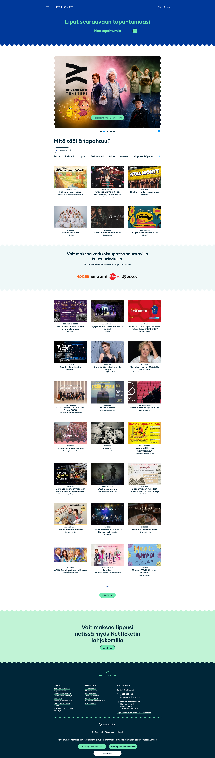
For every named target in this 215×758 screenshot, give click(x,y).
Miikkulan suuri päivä (70, 192)
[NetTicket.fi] (107, 676)
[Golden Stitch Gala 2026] (144, 514)
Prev (56, 156)
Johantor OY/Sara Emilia (107, 372)
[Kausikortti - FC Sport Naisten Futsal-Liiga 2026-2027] (144, 311)
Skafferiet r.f (107, 534)
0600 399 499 (126, 694)
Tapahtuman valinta (62, 693)
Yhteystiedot (90, 688)
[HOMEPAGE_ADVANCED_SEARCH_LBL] (135, 31)
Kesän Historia (107, 408)
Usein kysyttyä (109, 724)
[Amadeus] (107, 555)
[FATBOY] (107, 433)
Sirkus (111, 156)
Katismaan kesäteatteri (107, 410)
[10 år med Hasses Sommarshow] (144, 433)
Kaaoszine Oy (70, 369)
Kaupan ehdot (91, 693)
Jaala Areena (107, 235)
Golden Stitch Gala (145, 532)
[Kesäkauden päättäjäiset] (107, 217)
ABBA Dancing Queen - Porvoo (70, 570)
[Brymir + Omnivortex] (70, 352)
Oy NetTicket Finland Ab (130, 702)
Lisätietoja (107, 753)
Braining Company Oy (70, 451)
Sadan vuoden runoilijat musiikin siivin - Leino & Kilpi (144, 490)
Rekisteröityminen (62, 688)
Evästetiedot (90, 703)
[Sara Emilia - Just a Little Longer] (107, 352)
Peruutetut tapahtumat (95, 701)
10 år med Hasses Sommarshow (144, 449)
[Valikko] (47, 7)
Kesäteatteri (97, 156)
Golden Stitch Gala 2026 (145, 529)
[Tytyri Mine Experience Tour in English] (107, 311)
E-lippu (57, 706)
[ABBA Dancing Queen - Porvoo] (70, 555)
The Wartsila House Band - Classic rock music (107, 530)
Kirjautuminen (60, 691)
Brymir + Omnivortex (70, 367)
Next (159, 156)
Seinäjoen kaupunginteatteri (107, 491)
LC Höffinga (70, 235)
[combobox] (107, 30)
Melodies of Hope (70, 233)
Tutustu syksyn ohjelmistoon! (108, 117)
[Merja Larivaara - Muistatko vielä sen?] (144, 352)
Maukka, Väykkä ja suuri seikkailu (144, 571)
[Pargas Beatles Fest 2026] (144, 217)
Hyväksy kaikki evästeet (92, 746)
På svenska (109, 732)
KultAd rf (145, 235)
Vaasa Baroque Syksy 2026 (144, 408)
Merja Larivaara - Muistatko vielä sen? (144, 368)
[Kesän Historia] (107, 392)
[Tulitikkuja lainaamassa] (70, 514)
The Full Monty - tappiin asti (144, 192)
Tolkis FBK (70, 331)
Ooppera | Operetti (144, 156)
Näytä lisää (107, 595)
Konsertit (124, 156)
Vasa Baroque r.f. (144, 410)
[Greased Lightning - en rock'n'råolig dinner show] (107, 177)
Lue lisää (107, 648)
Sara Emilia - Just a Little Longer (107, 368)
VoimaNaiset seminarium (70, 448)
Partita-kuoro (144, 494)
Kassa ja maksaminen (63, 701)
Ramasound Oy (107, 451)
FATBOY (107, 448)
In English (119, 732)
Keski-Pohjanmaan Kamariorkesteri (70, 412)
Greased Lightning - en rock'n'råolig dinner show (107, 193)
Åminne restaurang (107, 197)
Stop (159, 131)
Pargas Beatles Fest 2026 (144, 233)
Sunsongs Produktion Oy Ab (145, 453)
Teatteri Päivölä (70, 532)
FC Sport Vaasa (144, 331)
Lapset (82, 156)
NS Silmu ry (144, 194)
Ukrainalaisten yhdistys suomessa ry (70, 494)
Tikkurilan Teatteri (144, 575)
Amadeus (108, 570)
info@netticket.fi (127, 690)
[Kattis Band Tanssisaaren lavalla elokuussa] (70, 311)
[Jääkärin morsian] (107, 474)
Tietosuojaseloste (93, 696)
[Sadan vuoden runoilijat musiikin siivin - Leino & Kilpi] (144, 474)
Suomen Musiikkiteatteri (70, 572)
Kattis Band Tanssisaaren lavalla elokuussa (70, 327)
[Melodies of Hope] (70, 217)
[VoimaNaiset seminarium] (70, 433)
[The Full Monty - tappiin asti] (144, 177)
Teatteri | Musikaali (64, 156)
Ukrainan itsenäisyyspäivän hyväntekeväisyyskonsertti (70, 490)
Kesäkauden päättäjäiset (107, 233)
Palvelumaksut (91, 698)
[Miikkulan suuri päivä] (70, 177)
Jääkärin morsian (107, 489)
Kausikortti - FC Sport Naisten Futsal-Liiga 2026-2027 (144, 327)
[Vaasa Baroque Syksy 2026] (144, 392)
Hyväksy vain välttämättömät (123, 746)
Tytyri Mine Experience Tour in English (107, 327)
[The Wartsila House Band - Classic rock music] (107, 514)
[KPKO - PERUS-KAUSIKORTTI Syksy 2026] (70, 392)
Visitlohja (107, 331)
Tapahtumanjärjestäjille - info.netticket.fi (134, 712)
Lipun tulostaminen (62, 703)
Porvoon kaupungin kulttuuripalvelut (144, 372)
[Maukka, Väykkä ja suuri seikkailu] (144, 555)
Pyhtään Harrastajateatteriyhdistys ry (70, 194)
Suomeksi (99, 732)
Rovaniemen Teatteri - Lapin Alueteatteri (107, 572)
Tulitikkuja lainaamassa (70, 529)
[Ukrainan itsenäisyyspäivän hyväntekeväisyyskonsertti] (70, 474)
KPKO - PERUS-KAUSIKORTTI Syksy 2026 (70, 409)
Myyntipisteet (91, 691)
